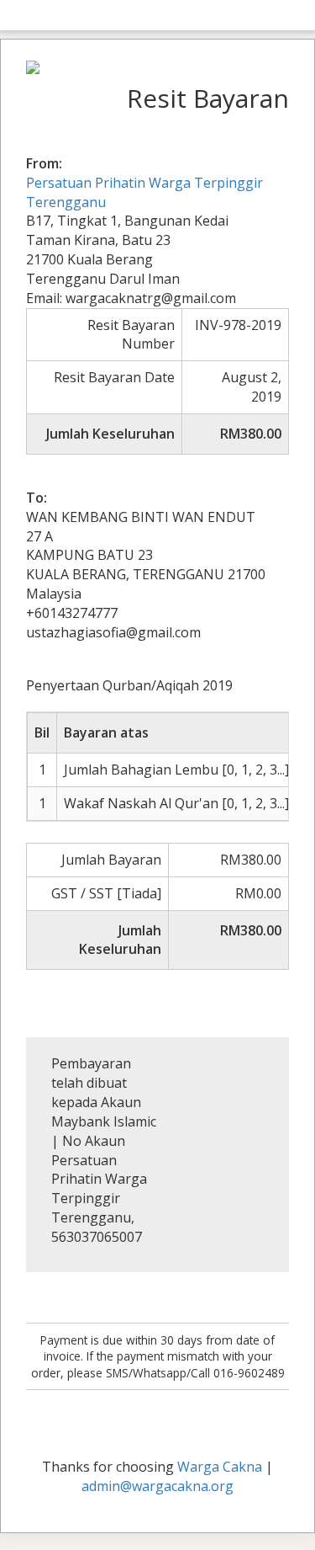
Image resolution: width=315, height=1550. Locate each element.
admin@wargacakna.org (157, 1486)
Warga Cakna (219, 1466)
